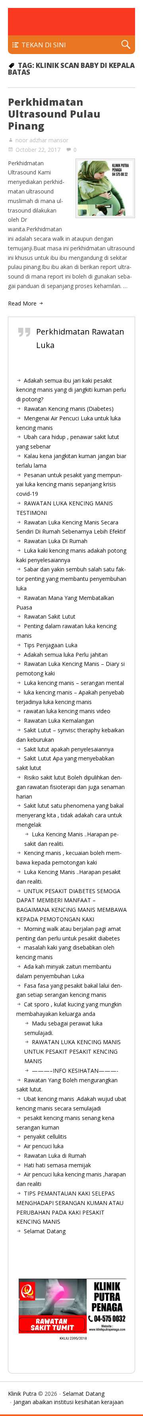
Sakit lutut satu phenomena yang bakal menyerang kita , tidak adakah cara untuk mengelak (70, 815)
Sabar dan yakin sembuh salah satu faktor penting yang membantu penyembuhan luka (71, 578)
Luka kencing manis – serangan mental (74, 683)
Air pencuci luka (44, 1146)
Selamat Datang (45, 1231)
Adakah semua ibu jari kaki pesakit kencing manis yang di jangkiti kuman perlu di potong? (71, 390)
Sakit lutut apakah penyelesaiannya (69, 749)
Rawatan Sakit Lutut (49, 616)
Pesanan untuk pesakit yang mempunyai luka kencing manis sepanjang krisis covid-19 (69, 484)
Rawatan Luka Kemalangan (59, 720)
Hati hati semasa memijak (57, 1165)
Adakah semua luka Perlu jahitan (66, 654)
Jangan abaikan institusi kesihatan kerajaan (69, 1402)
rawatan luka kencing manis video (67, 711)
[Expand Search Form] (125, 44)
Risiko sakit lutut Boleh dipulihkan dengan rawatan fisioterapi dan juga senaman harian (70, 787)
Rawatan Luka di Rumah (55, 1155)
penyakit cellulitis (45, 1136)
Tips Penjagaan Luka (50, 645)
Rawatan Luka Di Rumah (55, 541)
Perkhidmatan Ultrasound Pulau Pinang (54, 113)
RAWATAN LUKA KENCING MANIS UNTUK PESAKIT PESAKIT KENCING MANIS (72, 1051)
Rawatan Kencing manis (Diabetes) (69, 408)
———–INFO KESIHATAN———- (75, 1070)
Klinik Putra (22, 1393)
